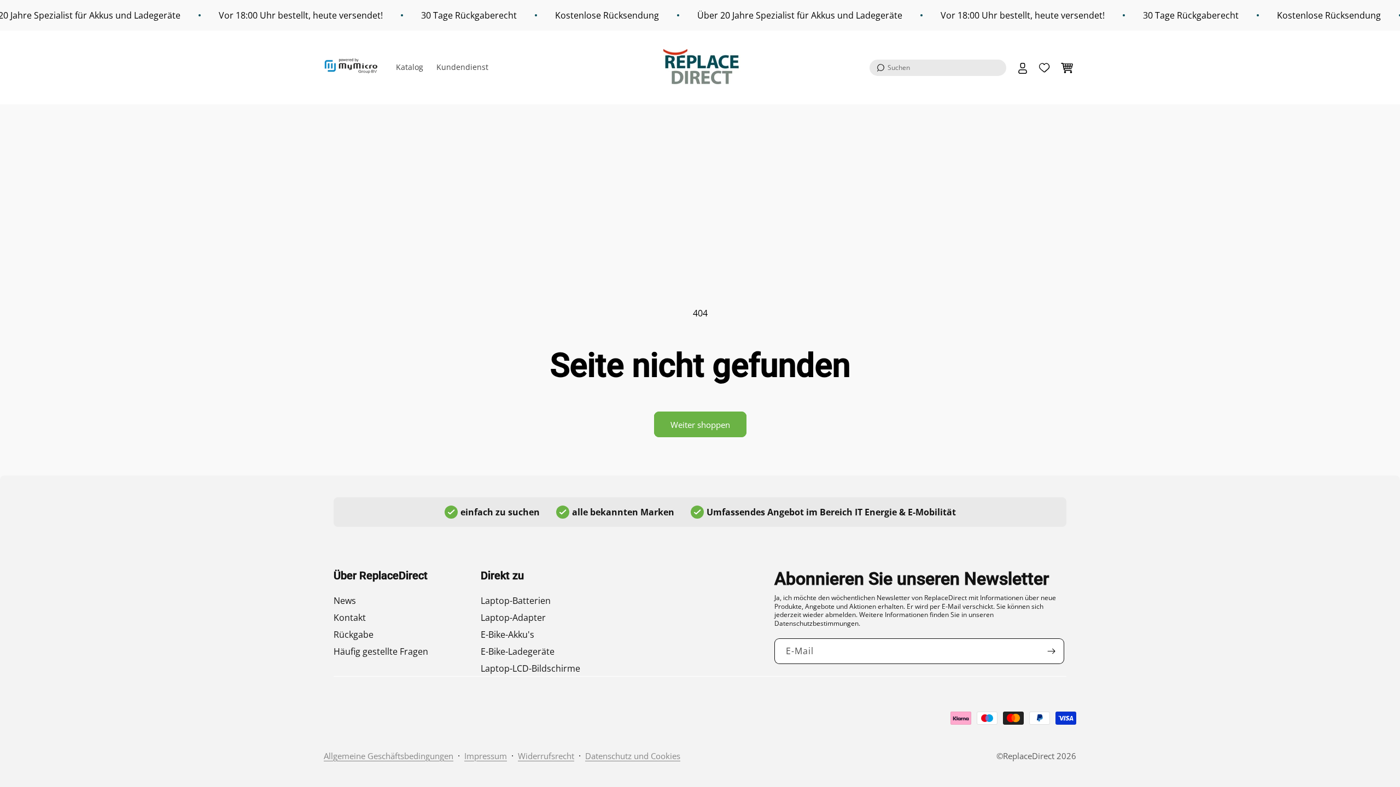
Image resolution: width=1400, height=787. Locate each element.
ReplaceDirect (1028, 755)
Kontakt (350, 618)
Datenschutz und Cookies (632, 755)
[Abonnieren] (1052, 651)
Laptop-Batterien (516, 601)
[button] (938, 67)
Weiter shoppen (700, 424)
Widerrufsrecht (546, 755)
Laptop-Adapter (513, 618)
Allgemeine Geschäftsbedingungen (388, 755)
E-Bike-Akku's (507, 635)
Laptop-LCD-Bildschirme (530, 668)
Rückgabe (354, 635)
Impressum (485, 755)
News (345, 601)
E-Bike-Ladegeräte (518, 651)
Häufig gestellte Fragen (381, 651)
